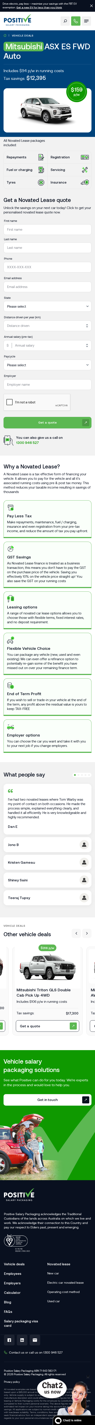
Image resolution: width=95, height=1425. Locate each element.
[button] (76, 933)
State (7, 297)
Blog (7, 1302)
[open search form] (65, 21)
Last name (10, 239)
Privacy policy (12, 1381)
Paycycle (9, 356)
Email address (13, 278)
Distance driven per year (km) (22, 317)
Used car (53, 1301)
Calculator (12, 1293)
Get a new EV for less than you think (39, 7)
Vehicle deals (23, 35)
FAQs (8, 1312)
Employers (12, 1283)
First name (10, 220)
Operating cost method (63, 1292)
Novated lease (58, 1264)
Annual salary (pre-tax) (18, 336)
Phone (8, 258)
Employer (10, 376)
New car (53, 1273)
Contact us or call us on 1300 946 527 (36, 1352)
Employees (12, 1273)
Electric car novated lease (65, 1282)
